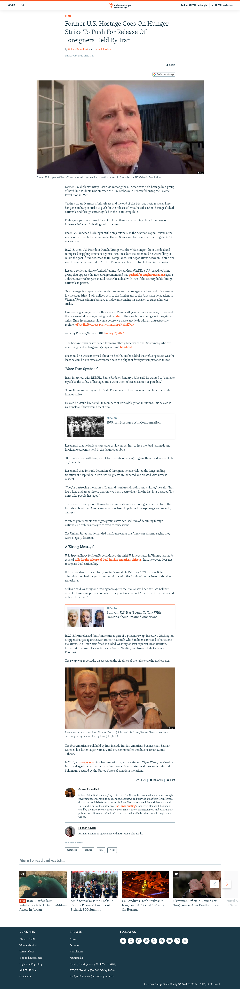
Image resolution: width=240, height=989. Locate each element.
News (73, 939)
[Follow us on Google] (146, 941)
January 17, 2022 (114, 333)
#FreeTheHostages (86, 324)
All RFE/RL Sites (28, 970)
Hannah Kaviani (103, 49)
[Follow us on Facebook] (162, 941)
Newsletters (76, 952)
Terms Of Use (26, 952)
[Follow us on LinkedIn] (169, 941)
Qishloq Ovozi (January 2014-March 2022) (93, 964)
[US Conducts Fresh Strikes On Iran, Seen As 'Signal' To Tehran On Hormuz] (145, 884)
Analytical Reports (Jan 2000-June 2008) (93, 976)
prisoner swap (86, 762)
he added (126, 347)
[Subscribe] (185, 941)
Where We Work (28, 945)
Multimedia (76, 958)
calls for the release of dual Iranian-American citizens (108, 559)
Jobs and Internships (30, 958)
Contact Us (25, 976)
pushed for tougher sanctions (147, 275)
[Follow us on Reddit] (131, 941)
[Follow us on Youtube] (123, 941)
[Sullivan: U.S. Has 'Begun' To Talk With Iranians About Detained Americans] (85, 617)
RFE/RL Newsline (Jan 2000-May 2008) (92, 970)
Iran (68, 16)
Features (74, 945)
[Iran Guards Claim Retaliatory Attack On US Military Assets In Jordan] (43, 884)
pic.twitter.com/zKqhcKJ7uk (116, 324)
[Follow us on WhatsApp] (177, 941)
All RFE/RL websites (222, 5)
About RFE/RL (27, 939)
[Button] (170, 65)
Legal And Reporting (30, 964)
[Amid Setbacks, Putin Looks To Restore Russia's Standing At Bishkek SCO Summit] (94, 884)
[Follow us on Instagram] (139, 941)
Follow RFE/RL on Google (194, 5)
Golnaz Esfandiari (78, 49)
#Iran (118, 316)
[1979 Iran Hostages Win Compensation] (85, 426)
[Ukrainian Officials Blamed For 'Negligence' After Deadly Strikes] (197, 884)
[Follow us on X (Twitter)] (154, 941)
